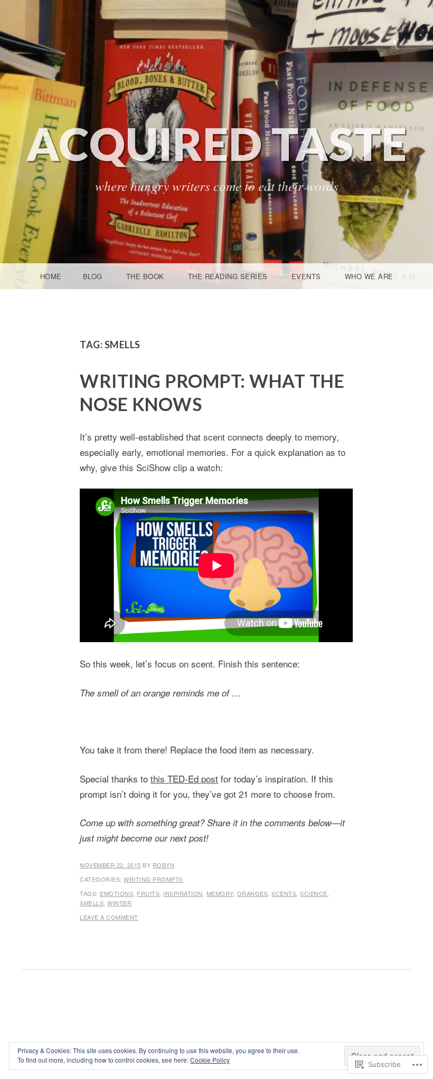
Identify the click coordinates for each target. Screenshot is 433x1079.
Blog (92, 276)
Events (306, 276)
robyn (164, 865)
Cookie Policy (210, 1059)
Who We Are (369, 276)
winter (119, 903)
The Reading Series (228, 276)
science (313, 893)
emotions (116, 893)
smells (91, 903)
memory (219, 893)
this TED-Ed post (184, 778)
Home (51, 276)
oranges (252, 893)
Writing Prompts (153, 879)
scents (283, 893)
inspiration (183, 893)
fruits (148, 893)
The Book (145, 276)
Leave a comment (109, 917)
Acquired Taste (216, 143)
